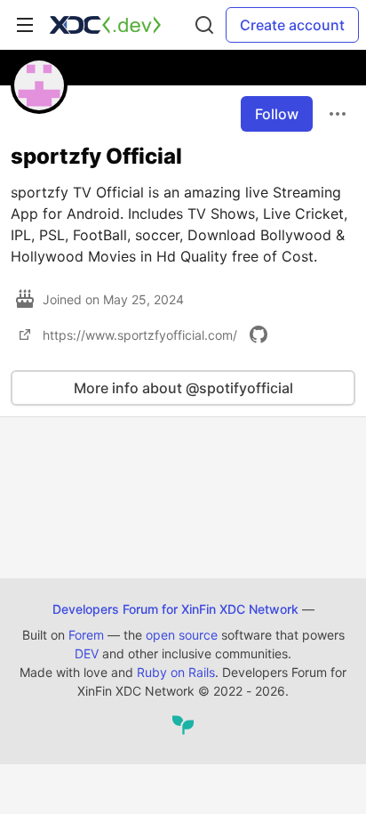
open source (182, 634)
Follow (276, 114)
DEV (87, 653)
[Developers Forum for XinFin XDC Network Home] (105, 25)
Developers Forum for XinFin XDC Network (175, 609)
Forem (86, 634)
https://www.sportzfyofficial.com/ (140, 335)
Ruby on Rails (176, 672)
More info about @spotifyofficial (183, 388)
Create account (292, 25)
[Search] (204, 25)
